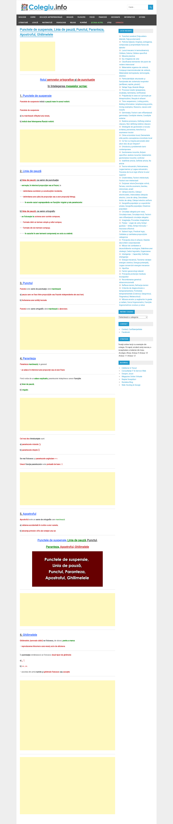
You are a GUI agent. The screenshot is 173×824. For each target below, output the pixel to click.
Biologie (22, 17)
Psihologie (61, 22)
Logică (35, 22)
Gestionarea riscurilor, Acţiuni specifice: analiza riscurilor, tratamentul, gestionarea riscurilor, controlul (135, 155)
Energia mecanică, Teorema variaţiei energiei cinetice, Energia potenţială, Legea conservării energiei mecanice (135, 263)
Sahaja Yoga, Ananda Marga (133, 87)
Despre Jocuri (127, 374)
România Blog (127, 382)
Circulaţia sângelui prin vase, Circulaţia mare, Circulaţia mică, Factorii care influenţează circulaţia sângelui (135, 214)
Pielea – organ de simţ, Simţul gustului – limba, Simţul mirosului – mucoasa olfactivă (133, 226)
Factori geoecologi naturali (133, 271)
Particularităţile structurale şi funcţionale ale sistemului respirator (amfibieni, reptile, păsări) (134, 81)
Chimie (32, 17)
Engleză (69, 17)
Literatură (23, 22)
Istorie (142, 17)
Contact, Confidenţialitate (132, 329)
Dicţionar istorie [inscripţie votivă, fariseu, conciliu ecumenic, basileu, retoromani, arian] (134, 186)
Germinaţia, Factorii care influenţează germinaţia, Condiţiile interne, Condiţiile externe (135, 115)
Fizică (92, 17)
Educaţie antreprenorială (51, 17)
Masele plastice (128, 56)
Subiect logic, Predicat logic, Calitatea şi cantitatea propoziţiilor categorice (133, 234)
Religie (73, 22)
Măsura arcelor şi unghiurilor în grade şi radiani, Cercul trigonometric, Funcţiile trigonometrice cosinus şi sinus (135, 302)
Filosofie (81, 17)
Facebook (126, 332)
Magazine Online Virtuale (132, 376)
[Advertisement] (37, 56)
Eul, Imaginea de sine (130, 59)
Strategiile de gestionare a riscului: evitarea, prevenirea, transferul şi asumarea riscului (134, 130)
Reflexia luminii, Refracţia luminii (135, 285)
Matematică (47, 22)
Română (83, 22)
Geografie (115, 17)
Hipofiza (125, 268)
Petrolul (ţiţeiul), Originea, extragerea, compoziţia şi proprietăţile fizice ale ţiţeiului (135, 45)
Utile (109, 22)
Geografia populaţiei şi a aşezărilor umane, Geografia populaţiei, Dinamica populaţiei (134, 206)
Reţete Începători (129, 379)
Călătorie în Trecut (129, 368)
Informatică (129, 17)
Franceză (103, 17)
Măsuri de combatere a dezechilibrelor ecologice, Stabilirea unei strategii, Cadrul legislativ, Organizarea (136, 248)
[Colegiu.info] (44, 10)
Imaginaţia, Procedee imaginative (135, 220)
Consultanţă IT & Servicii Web (134, 371)
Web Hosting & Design (131, 385)
